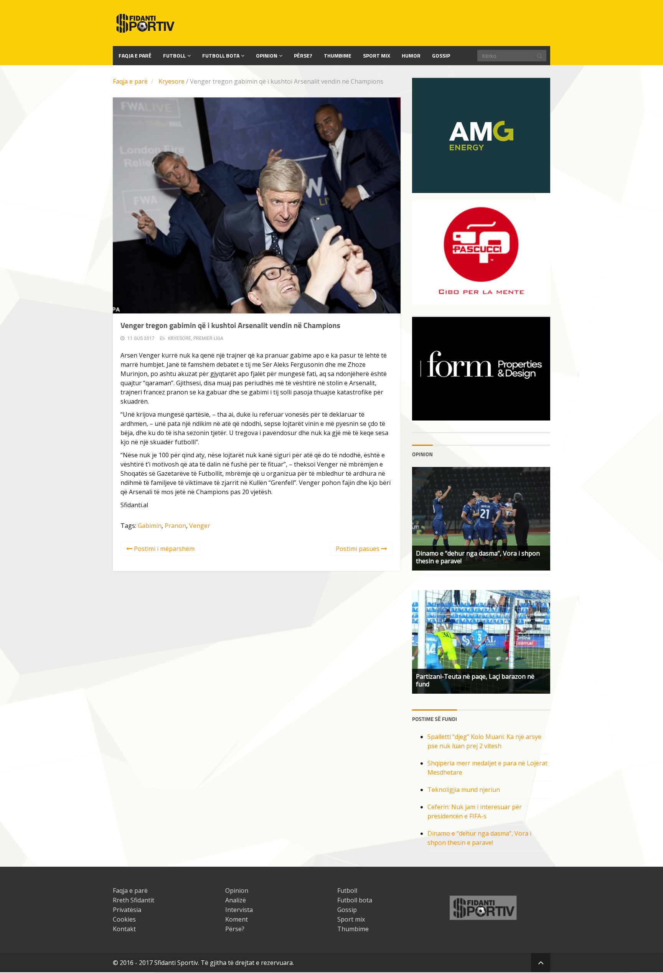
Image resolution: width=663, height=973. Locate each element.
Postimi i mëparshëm (163, 548)
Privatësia (127, 909)
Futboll (174, 55)
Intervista (239, 909)
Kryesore (171, 81)
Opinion (266, 55)
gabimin (150, 525)
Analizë (235, 900)
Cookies (124, 919)
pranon (175, 525)
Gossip (441, 55)
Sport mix (376, 55)
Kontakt (124, 929)
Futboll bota (220, 55)
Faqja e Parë (135, 55)
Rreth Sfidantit (133, 900)
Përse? (303, 55)
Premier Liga (208, 338)
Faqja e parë (130, 81)
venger (199, 525)
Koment (236, 919)
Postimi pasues (358, 548)
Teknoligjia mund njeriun (463, 789)
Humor (411, 55)
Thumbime (337, 55)
